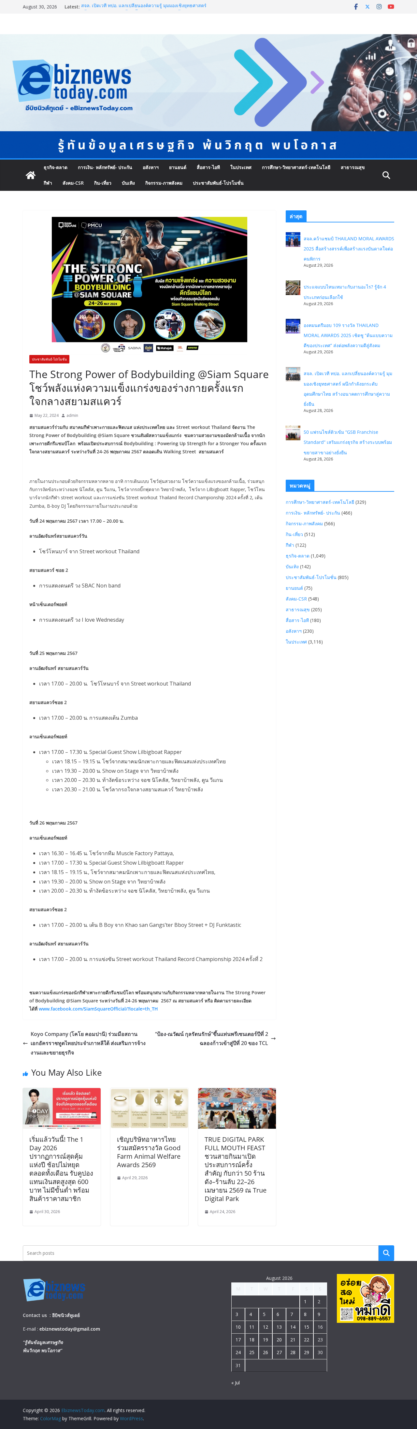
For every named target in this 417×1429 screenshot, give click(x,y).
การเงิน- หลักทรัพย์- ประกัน (105, 167)
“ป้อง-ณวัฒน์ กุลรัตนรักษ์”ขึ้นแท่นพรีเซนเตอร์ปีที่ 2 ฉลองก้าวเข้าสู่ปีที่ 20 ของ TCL (211, 1038)
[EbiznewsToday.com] (208, 38)
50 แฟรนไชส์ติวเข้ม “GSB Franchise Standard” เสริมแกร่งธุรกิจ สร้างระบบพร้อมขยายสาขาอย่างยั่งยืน (348, 442)
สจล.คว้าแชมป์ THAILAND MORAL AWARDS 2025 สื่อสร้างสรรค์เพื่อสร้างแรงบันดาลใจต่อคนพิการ (349, 248)
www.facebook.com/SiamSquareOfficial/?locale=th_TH (98, 1009)
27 (279, 1352)
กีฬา (48, 183)
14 (292, 1327)
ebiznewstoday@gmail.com (69, 1329)
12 (265, 1327)
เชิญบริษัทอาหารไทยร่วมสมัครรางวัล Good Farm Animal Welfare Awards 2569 (148, 1152)
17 (238, 1340)
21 (292, 1340)
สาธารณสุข (353, 167)
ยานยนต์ (177, 167)
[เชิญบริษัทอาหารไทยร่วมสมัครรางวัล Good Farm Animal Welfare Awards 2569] (149, 1092)
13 (279, 1327)
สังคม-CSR (73, 183)
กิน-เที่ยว (102, 183)
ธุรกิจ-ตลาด (55, 167)
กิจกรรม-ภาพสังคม (163, 183)
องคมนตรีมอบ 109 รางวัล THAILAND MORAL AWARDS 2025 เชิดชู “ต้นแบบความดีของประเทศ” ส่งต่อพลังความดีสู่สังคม (348, 335)
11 (251, 1327)
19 (265, 1340)
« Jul (235, 1382)
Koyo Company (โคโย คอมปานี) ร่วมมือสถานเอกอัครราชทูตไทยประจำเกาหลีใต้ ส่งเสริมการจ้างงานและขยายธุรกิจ (88, 1043)
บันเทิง (128, 183)
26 (265, 1352)
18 (251, 1340)
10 (238, 1327)
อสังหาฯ (151, 167)
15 (306, 1327)
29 (306, 1352)
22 (306, 1340)
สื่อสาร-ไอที (208, 167)
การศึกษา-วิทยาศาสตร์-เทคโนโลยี (296, 167)
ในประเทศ (241, 167)
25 (251, 1352)
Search (386, 1253)
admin (72, 415)
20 (279, 1340)
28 (292, 1352)
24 (238, 1352)
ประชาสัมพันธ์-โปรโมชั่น (218, 183)
